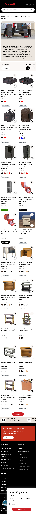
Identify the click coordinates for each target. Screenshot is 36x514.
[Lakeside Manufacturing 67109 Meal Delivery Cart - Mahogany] (2, 305)
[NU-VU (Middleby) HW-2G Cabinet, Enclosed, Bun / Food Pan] (9, 187)
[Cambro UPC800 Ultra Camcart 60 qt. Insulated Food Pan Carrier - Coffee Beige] (24, 173)
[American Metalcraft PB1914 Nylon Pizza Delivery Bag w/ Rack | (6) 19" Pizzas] (9, 220)
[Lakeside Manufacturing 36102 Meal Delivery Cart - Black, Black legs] (2, 371)
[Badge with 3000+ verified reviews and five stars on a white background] (5, 503)
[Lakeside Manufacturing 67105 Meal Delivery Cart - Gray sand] (24, 404)
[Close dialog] (34, 490)
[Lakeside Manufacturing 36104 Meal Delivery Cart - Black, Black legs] (2, 338)
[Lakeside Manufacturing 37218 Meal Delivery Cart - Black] (22, 305)
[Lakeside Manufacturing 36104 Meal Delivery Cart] (9, 319)
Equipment (10, 16)
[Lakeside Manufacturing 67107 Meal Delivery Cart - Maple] (27, 371)
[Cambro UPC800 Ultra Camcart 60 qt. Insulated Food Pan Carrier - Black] (19, 173)
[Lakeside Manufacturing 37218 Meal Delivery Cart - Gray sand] (24, 305)
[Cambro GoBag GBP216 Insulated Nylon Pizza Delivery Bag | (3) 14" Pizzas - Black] (19, 101)
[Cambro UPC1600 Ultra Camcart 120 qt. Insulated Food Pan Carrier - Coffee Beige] (7, 173)
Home (3, 16)
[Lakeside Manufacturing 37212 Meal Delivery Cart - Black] (22, 338)
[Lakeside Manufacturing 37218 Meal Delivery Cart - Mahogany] (19, 305)
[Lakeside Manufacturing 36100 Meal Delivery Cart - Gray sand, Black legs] (9, 404)
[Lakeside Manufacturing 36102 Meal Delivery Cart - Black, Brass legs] (5, 371)
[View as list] (33, 68)
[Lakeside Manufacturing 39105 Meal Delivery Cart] (9, 253)
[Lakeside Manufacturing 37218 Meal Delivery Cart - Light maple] (27, 305)
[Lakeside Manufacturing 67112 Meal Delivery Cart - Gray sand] (24, 271)
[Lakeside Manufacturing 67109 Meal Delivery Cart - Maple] (9, 305)
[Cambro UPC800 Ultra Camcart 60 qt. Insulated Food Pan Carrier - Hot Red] (27, 173)
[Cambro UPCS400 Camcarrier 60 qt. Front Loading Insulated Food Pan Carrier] (27, 115)
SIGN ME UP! (21, 509)
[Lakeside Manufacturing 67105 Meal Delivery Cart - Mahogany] (19, 404)
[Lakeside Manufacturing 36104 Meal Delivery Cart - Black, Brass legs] (5, 338)
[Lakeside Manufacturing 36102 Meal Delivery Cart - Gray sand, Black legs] (9, 371)
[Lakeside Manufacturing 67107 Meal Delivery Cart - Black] (22, 371)
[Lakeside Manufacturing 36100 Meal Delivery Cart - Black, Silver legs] (7, 404)
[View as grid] (28, 68)
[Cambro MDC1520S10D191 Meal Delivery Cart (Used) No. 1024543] (27, 220)
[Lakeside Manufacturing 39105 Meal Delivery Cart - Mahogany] (2, 271)
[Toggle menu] (2, 5)
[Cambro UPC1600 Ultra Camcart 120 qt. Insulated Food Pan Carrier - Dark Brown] (5, 173)
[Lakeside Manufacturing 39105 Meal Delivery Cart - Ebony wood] (9, 271)
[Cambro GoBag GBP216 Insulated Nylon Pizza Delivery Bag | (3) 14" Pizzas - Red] (22, 101)
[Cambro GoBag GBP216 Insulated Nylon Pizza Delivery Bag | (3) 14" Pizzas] (27, 81)
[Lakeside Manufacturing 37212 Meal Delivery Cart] (27, 319)
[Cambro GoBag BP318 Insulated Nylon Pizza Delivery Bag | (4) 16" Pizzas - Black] (2, 101)
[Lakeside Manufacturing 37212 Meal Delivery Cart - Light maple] (27, 338)
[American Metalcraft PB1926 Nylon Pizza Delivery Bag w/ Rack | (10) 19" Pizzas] (27, 187)
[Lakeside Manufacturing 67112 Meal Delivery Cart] (27, 253)
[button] (14, 75)
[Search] (32, 10)
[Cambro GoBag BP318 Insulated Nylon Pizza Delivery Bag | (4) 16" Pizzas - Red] (5, 101)
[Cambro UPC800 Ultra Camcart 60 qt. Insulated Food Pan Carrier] (27, 152)
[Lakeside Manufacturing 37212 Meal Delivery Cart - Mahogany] (19, 338)
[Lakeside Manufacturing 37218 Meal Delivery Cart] (27, 286)
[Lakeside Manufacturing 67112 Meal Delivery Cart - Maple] (27, 271)
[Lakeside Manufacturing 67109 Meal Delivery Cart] (9, 286)
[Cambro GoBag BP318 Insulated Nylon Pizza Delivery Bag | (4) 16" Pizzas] (9, 81)
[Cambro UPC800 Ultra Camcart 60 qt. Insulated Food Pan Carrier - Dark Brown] (22, 173)
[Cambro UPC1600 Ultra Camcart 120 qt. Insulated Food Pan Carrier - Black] (2, 173)
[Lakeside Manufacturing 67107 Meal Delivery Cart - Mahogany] (19, 371)
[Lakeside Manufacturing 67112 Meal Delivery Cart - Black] (22, 271)
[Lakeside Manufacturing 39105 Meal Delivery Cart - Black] (5, 271)
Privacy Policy (5, 497)
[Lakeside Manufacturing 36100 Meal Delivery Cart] (9, 385)
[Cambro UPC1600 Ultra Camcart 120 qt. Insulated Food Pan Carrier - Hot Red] (9, 173)
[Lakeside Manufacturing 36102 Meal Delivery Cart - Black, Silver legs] (7, 371)
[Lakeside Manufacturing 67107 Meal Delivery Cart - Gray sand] (24, 371)
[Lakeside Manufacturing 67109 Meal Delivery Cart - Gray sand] (7, 305)
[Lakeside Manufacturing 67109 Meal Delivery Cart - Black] (5, 305)
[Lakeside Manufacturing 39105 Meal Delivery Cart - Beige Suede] (7, 271)
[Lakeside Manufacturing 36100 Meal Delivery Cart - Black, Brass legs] (5, 404)
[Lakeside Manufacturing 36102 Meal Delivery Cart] (9, 352)
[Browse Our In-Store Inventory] (27, 5)
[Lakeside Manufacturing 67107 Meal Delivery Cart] (27, 352)
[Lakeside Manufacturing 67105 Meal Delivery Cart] (27, 385)
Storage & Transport (20, 16)
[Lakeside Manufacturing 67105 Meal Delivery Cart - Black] (22, 404)
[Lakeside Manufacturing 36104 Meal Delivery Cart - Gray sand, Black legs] (9, 338)
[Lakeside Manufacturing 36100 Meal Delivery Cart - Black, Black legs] (2, 404)
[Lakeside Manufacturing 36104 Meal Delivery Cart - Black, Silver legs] (7, 338)
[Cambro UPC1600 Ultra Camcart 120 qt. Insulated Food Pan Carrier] (9, 152)
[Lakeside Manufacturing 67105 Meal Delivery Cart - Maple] (27, 404)
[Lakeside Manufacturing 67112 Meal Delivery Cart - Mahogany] (19, 271)
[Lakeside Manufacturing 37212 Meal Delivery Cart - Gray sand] (24, 338)
